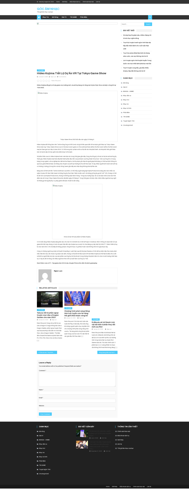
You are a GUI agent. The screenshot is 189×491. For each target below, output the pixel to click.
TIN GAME (73, 17)
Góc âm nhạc (48, 9)
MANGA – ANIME (128, 91)
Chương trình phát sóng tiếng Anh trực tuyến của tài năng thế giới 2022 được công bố (77, 313)
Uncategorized (128, 125)
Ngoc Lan (53, 76)
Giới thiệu (64, 1)
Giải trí (64, 17)
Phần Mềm (83, 17)
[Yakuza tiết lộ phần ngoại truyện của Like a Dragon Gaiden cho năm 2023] (50, 299)
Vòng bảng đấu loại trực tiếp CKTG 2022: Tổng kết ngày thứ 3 (108, 352)
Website (41, 405)
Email (41, 397)
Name (41, 390)
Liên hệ (98, 1)
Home (58, 1)
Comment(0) (62, 76)
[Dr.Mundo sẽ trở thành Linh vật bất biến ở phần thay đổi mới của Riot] (105, 304)
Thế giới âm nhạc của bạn (125, 448)
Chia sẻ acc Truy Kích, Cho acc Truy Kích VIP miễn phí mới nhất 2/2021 (48, 352)
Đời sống (55, 17)
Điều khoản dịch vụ (75, 1)
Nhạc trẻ (46, 17)
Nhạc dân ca (127, 95)
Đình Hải (104, 438)
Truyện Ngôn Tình (128, 121)
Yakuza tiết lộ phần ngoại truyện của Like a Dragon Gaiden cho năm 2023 (48, 315)
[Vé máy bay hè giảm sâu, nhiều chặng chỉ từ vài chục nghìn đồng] (82, 433)
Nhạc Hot (126, 100)
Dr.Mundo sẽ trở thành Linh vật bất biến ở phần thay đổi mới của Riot (103, 324)
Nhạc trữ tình (127, 108)
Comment (42, 370)
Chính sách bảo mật (88, 1)
